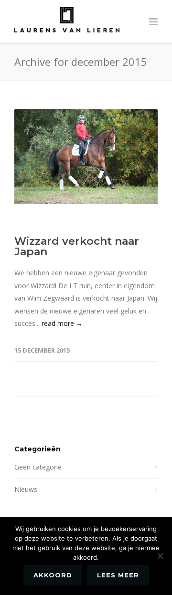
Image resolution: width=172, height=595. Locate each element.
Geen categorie (38, 466)
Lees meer (118, 575)
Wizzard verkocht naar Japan (76, 246)
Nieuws (25, 489)
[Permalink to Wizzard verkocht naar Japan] (86, 156)
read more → (62, 323)
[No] (160, 556)
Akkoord (52, 575)
